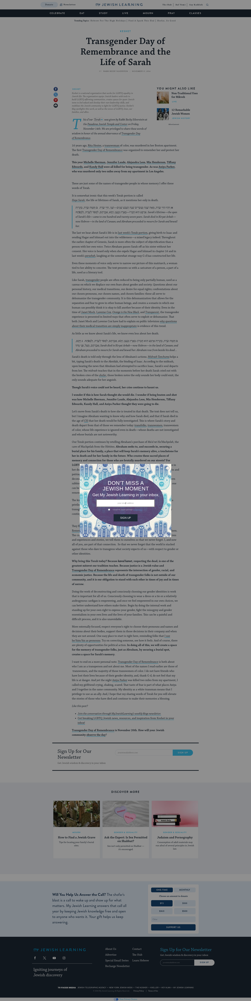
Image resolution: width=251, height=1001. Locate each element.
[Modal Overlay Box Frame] (125, 500)
